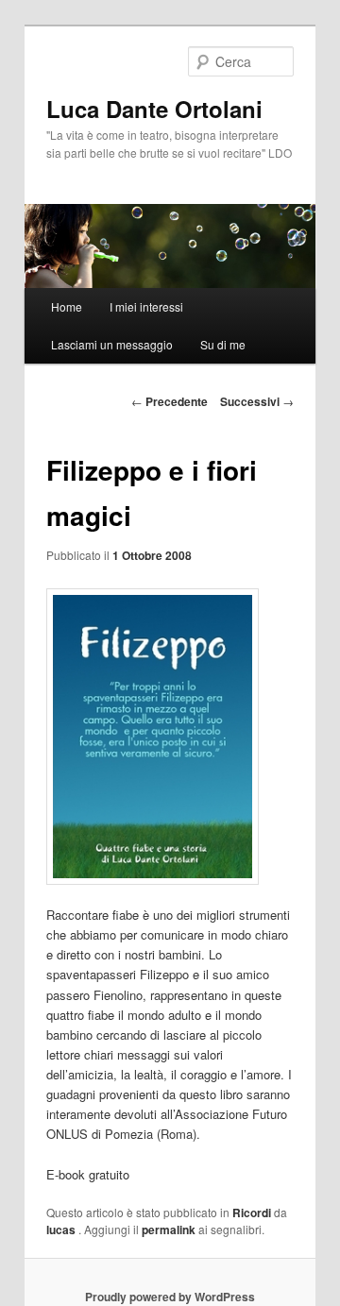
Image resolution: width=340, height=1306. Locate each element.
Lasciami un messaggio (112, 344)
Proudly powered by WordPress (170, 1296)
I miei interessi (146, 306)
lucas (62, 1229)
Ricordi (251, 1212)
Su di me (223, 344)
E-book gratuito (87, 1174)
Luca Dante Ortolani (154, 109)
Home (66, 306)
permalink (169, 1229)
